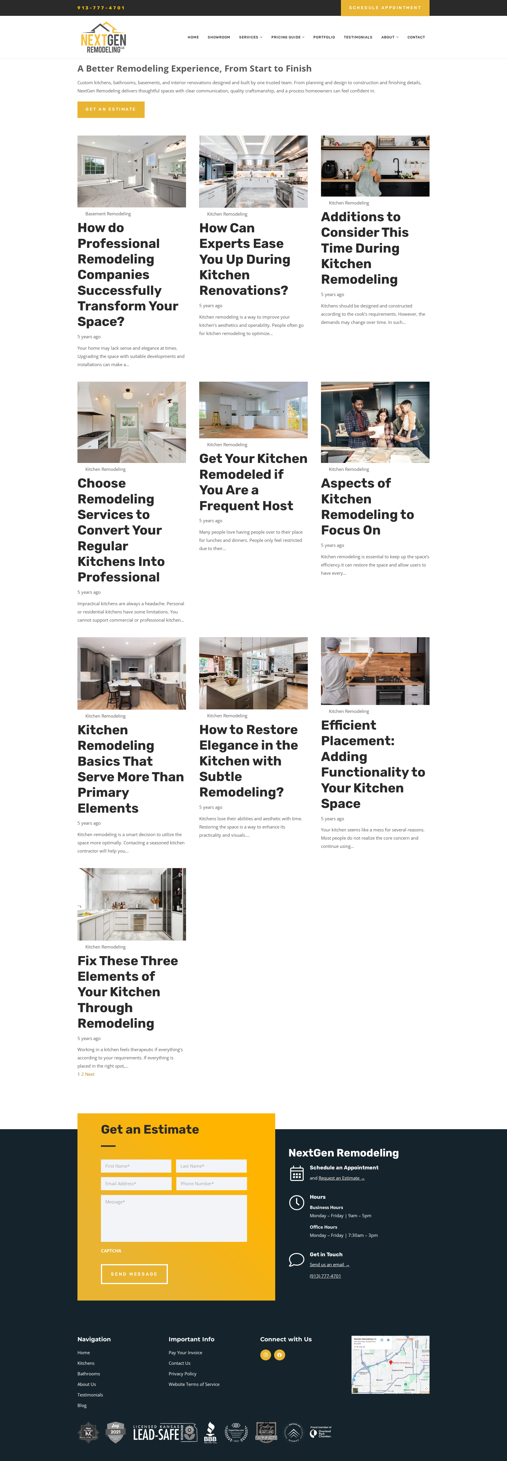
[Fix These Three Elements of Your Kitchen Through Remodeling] (131, 904)
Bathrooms (88, 1374)
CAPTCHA (111, 1251)
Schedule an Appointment (344, 1167)
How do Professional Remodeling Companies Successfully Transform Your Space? (127, 274)
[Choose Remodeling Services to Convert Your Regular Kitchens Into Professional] (131, 422)
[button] (260, 37)
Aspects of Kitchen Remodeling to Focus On (367, 506)
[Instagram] (265, 1355)
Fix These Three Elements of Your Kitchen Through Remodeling (127, 992)
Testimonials (90, 1395)
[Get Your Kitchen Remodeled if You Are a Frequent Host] (253, 410)
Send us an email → (330, 1264)
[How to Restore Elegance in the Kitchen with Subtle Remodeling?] (253, 673)
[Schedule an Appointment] (299, 1173)
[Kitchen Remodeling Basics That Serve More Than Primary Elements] (131, 673)
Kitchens (85, 1363)
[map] (390, 1365)
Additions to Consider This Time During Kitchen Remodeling (365, 248)
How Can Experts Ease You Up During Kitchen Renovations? (244, 259)
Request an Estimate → (342, 1178)
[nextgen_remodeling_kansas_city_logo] (103, 37)
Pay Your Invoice (185, 1352)
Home (83, 1352)
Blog (82, 1405)
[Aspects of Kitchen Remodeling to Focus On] (375, 422)
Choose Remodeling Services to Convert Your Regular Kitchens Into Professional (121, 530)
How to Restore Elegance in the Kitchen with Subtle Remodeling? (248, 761)
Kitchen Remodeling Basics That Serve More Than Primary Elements (130, 769)
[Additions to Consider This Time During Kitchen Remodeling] (375, 166)
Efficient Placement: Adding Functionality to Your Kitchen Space (373, 764)
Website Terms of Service (194, 1384)
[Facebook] (279, 1355)
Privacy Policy (183, 1374)
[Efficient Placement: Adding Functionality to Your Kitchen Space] (375, 671)
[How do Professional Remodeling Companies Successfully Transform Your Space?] (131, 172)
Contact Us (179, 1363)
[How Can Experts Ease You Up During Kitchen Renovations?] (253, 172)
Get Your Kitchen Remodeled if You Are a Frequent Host (253, 482)
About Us (86, 1384)
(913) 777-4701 (325, 1276)
